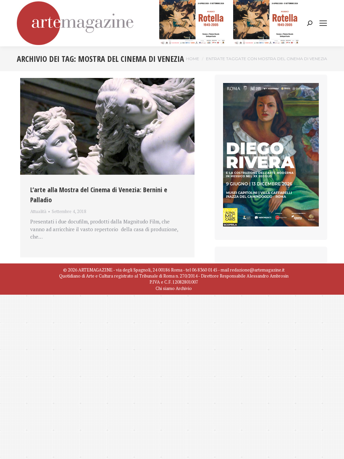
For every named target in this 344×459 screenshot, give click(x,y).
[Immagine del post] (107, 126)
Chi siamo (165, 288)
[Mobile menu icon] (323, 23)
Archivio (184, 288)
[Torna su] (334, 449)
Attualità (38, 211)
